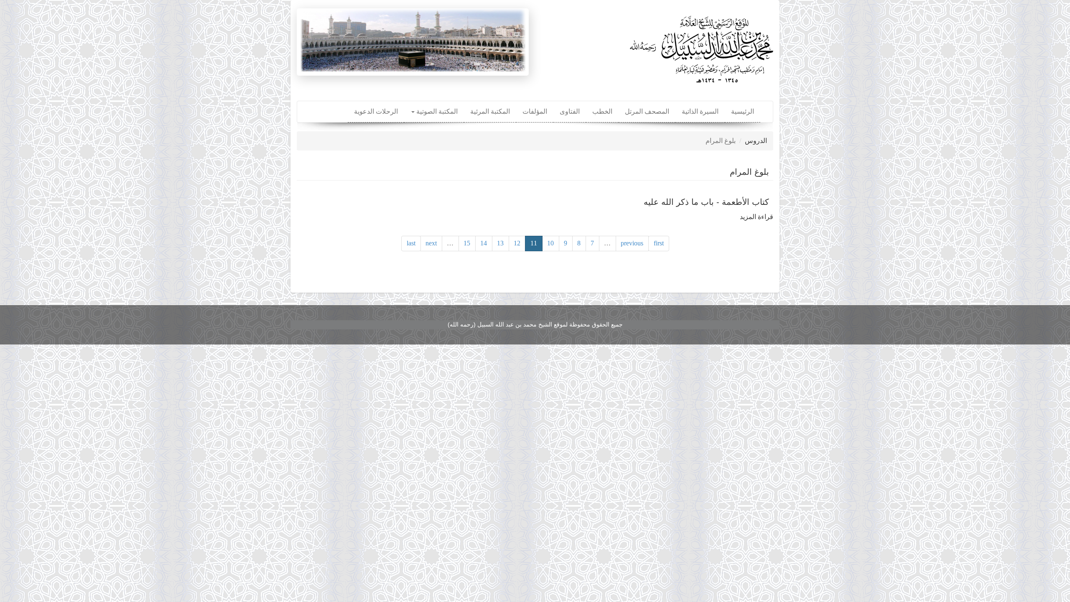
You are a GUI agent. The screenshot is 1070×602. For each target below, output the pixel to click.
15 (467, 243)
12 (517, 243)
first (659, 243)
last (411, 243)
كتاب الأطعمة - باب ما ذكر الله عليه (706, 202)
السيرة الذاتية (700, 111)
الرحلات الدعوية (376, 111)
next (431, 243)
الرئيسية (742, 111)
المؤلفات (534, 111)
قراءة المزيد (756, 216)
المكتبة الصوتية (436, 111)
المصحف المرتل (647, 111)
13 (500, 243)
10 (550, 243)
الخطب (602, 111)
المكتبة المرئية (490, 111)
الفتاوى (570, 111)
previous (632, 243)
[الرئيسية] (700, 46)
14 (483, 243)
